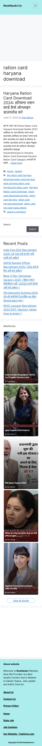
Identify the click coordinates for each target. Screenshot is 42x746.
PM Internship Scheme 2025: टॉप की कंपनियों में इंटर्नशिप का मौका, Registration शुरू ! (20, 296)
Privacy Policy (11, 705)
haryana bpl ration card (15, 187)
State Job (8, 720)
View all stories (21, 600)
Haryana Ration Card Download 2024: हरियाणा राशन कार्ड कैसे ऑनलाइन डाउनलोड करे (18, 102)
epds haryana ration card (16, 183)
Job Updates (10, 727)
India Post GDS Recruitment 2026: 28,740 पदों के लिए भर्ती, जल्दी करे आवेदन (20, 253)
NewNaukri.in (12, 5)
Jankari (18, 171)
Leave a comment (16, 211)
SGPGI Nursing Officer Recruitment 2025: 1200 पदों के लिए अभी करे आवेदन (21, 266)
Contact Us (9, 699)
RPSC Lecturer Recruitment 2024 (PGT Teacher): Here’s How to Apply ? (20, 309)
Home (10, 171)
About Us (8, 692)
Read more (16, 163)
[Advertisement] (21, 37)
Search (7, 224)
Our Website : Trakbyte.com (18, 734)
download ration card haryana (19, 179)
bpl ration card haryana (19, 175)
